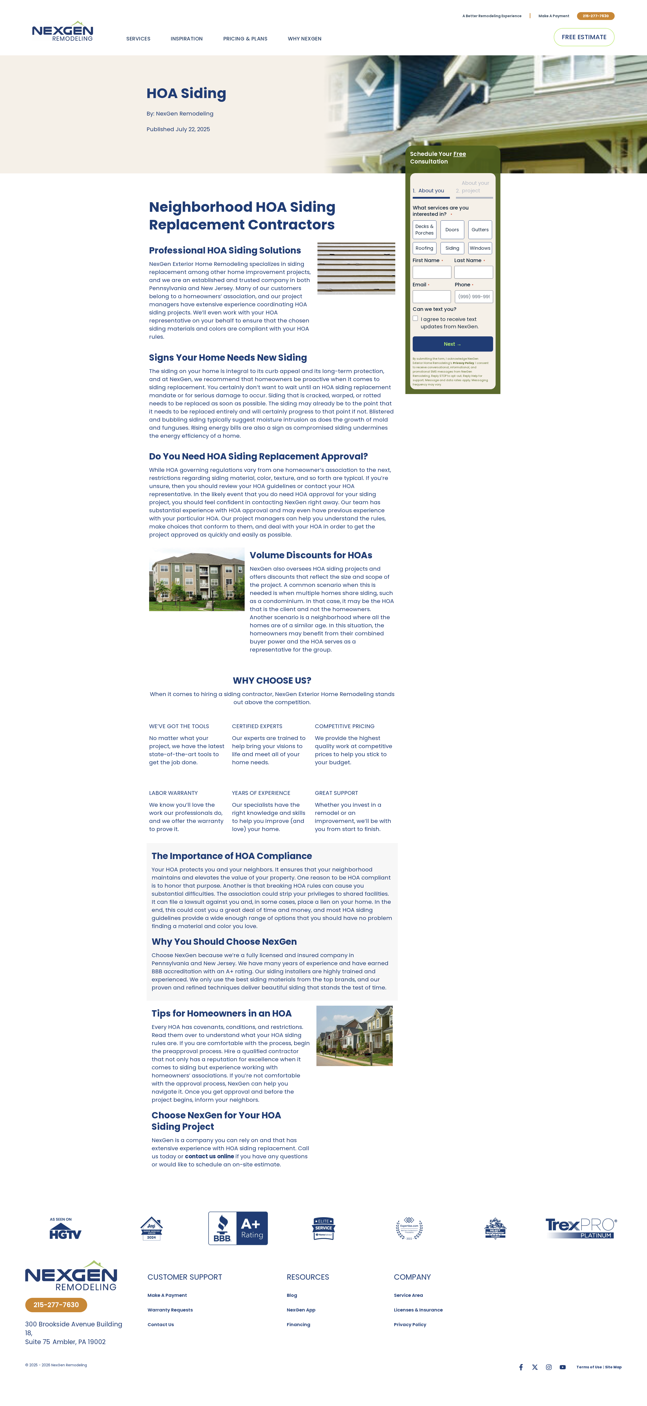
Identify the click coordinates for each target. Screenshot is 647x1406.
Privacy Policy (463, 363)
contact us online (209, 1156)
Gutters (480, 230)
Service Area (408, 1295)
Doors (452, 230)
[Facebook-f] (521, 1367)
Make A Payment (554, 15)
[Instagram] (548, 1367)
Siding (452, 248)
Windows (480, 248)
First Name (426, 260)
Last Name (467, 260)
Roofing (424, 248)
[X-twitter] (534, 1367)
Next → (452, 344)
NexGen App (301, 1310)
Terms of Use (589, 1367)
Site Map (613, 1367)
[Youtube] (562, 1367)
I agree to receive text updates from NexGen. (450, 323)
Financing (298, 1324)
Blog (292, 1295)
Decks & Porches (424, 229)
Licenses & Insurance (418, 1310)
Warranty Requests (170, 1310)
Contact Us (161, 1324)
